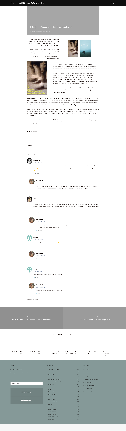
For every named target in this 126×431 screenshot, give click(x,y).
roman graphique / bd (53, 416)
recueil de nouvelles (53, 401)
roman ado (50, 406)
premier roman (51, 399)
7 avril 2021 (54, 355)
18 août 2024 (29, 145)
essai (49, 389)
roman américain (45, 31)
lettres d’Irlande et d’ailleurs (91, 379)
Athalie (35, 198)
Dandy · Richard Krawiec (36, 352)
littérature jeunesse (52, 391)
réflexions (50, 404)
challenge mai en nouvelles (54, 379)
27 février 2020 (19, 353)
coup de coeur (51, 384)
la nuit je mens (88, 372)
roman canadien (52, 411)
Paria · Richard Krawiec (18, 352)
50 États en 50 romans (35, 31)
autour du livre (51, 374)
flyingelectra (36, 160)
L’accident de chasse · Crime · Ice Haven (54, 352)
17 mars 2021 (71, 355)
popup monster (88, 388)
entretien (50, 386)
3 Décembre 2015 (36, 353)
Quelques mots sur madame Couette (20, 372)
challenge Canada (52, 376)
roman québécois (52, 419)
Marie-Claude (39, 180)
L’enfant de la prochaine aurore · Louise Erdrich (71, 352)
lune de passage (88, 382)
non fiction (50, 396)
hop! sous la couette (27, 3)
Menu (114, 3)
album (49, 371)
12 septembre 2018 (107, 355)
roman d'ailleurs (52, 414)
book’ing (87, 369)
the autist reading (89, 391)
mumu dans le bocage (90, 385)
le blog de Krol (88, 376)
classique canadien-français (54, 381)
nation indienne (51, 394)
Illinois (30, 140)
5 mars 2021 (89, 355)
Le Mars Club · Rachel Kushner (107, 352)
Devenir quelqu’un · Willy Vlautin (89, 352)
